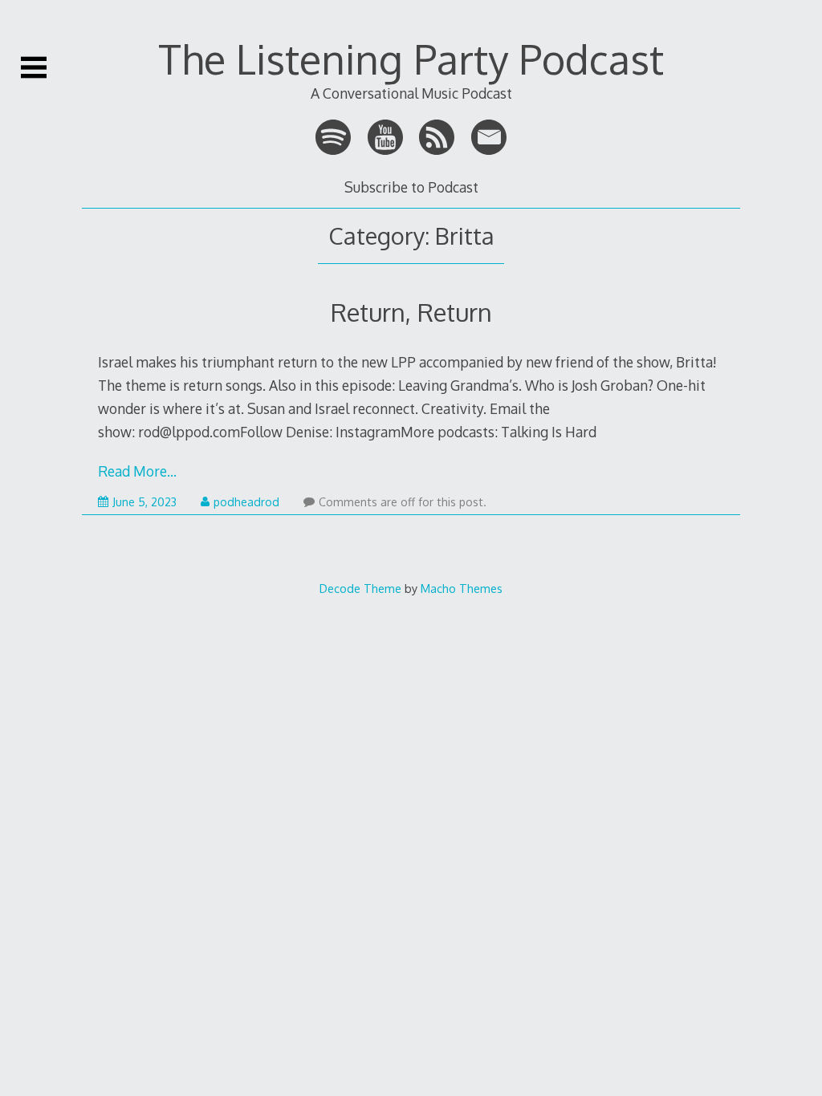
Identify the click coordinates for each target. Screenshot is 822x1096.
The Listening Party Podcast (411, 58)
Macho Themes (462, 588)
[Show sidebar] (34, 67)
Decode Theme (360, 588)
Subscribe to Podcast (411, 187)
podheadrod (246, 502)
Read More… (137, 471)
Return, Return (411, 311)
